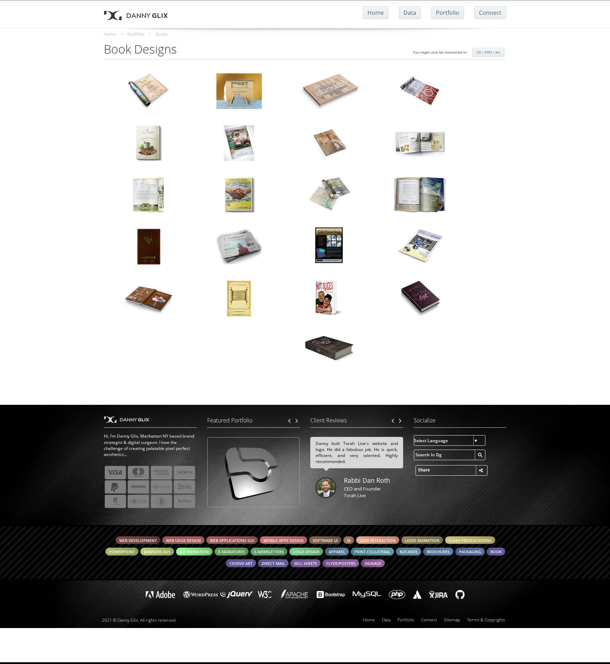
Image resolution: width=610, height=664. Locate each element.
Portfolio (447, 13)
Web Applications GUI (232, 540)
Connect (490, 13)
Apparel (337, 551)
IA (349, 540)
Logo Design (306, 551)
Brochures (438, 551)
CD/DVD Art (240, 563)
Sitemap (452, 620)
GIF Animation (194, 551)
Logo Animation (422, 540)
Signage (373, 563)
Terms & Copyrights (486, 620)
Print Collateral (372, 551)
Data (409, 13)
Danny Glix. (128, 620)
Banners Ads (157, 551)
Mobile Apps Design (283, 540)
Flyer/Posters (340, 563)
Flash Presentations (470, 540)
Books (162, 34)
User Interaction (378, 540)
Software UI (325, 540)
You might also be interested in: (440, 52)
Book (496, 551)
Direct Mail (273, 563)
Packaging (470, 551)
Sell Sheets (305, 563)
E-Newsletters (269, 551)
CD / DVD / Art (488, 52)
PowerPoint (122, 551)
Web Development (138, 540)
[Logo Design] (254, 472)
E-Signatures (231, 551)
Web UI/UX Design (183, 540)
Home (375, 13)
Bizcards (409, 551)
